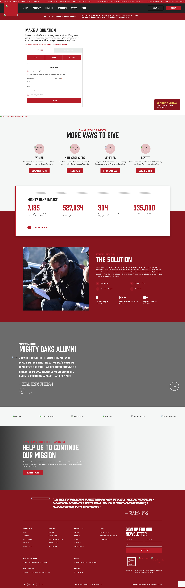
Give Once (40, 50)
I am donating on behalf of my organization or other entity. (48, 75)
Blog (76, 539)
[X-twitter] (38, 584)
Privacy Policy (105, 532)
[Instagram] (29, 584)
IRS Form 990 (52, 546)
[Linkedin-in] (33, 584)
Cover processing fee (36, 71)
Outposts (77, 542)
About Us (26, 536)
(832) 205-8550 (78, 572)
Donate (54, 100)
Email (29, 87)
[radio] (36, 57)
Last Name (58, 79)
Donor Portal (53, 536)
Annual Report (53, 542)
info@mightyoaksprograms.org (85, 562)
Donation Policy (106, 539)
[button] (174, 386)
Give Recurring (68, 50)
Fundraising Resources (56, 539)
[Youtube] (42, 584)
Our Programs (28, 539)
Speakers (26, 542)
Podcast (77, 536)
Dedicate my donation (36, 95)
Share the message (40, 227)
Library (76, 532)
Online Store (27, 546)
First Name (30, 79)
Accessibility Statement (108, 536)
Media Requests (79, 546)
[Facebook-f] (24, 584)
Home (24, 532)
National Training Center (9, 1)
